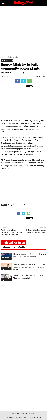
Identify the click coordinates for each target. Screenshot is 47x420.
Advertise (24, 413)
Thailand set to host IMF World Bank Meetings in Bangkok (28, 276)
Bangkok (11, 205)
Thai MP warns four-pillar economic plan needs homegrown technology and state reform (29, 267)
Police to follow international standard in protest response (36, 231)
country (19, 205)
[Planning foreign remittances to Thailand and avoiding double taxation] (6, 256)
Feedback (32, 413)
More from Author (15, 247)
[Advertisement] (23, 30)
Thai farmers (28, 205)
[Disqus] (23, 320)
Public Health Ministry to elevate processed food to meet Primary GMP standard (12, 232)
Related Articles (13, 243)
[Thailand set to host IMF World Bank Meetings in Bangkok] (6, 277)
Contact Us (15, 413)
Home (3, 57)
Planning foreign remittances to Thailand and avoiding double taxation (29, 255)
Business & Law (7, 60)
